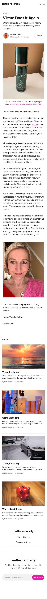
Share (39, 35)
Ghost (28, 542)
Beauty (6, 13)
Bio (18, 537)
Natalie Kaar (15, 34)
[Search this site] (40, 4)
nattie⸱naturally (11, 3)
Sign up (26, 537)
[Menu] (44, 4)
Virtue (35, 124)
